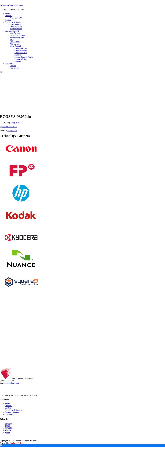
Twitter (7, 426)
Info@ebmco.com (12, 383)
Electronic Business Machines (11, 5)
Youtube (8, 430)
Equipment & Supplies (13, 410)
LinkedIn (8, 428)
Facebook (8, 424)
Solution (8, 408)
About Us (8, 406)
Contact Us (9, 414)
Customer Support (12, 412)
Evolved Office (16, 443)
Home (7, 403)
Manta (7, 432)
